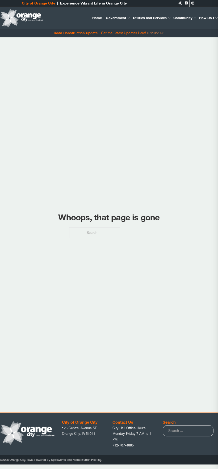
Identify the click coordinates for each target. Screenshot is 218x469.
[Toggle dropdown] (128, 17)
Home (97, 18)
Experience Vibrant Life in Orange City (93, 3)
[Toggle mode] (180, 3)
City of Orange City (38, 3)
